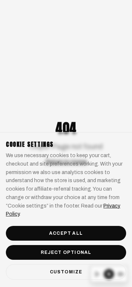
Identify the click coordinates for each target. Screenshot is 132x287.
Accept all (66, 233)
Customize (66, 271)
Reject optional (66, 252)
